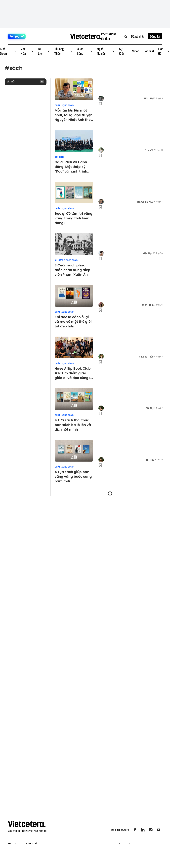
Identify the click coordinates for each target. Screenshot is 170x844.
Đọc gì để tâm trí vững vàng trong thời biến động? (73, 218)
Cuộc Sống (80, 51)
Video (135, 51)
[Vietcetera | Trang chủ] (85, 36)
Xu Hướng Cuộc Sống (66, 260)
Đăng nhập (137, 36)
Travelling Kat (145, 201)
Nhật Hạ (148, 98)
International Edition (109, 36)
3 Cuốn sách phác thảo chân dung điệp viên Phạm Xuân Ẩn (72, 270)
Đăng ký (155, 36)
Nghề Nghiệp (101, 51)
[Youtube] (158, 829)
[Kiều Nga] (101, 253)
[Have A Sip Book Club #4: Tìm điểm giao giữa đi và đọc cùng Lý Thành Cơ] (74, 347)
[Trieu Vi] (101, 150)
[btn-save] (100, 103)
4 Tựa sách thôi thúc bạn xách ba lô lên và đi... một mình (73, 425)
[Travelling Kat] (101, 201)
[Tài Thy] (101, 408)
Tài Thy (149, 408)
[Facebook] (134, 829)
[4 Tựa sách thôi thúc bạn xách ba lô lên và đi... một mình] (74, 399)
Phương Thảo (146, 356)
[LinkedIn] (142, 829)
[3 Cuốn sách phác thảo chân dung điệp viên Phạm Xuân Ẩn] (74, 244)
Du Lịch (40, 51)
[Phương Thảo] (101, 356)
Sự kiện (122, 51)
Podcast (148, 51)
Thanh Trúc (146, 304)
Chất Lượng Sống (64, 105)
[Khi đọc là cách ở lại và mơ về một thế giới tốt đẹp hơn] (74, 296)
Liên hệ (160, 51)
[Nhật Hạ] (101, 98)
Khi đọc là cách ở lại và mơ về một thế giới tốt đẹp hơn (73, 322)
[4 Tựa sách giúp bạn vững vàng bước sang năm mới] (74, 451)
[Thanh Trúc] (101, 304)
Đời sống (59, 157)
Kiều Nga (148, 253)
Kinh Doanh (4, 51)
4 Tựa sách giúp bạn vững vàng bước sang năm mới (73, 476)
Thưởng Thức (59, 51)
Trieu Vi (149, 150)
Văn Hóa (23, 51)
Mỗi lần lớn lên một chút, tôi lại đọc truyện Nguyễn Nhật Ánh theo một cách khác (74, 115)
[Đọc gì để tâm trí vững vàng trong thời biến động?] (74, 192)
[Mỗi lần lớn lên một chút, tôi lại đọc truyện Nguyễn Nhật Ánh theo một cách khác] (74, 89)
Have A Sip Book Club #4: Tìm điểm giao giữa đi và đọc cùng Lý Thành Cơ (74, 373)
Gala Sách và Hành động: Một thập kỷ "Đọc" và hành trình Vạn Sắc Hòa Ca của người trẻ (72, 167)
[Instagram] (150, 829)
